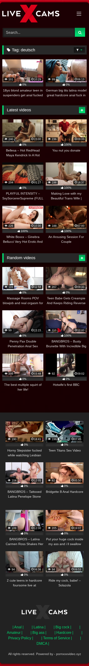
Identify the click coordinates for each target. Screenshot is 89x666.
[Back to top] (75, 652)
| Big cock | (62, 627)
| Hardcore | (64, 633)
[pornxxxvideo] (36, 14)
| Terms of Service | (56, 638)
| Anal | (18, 627)
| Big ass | (38, 633)
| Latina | (38, 627)
